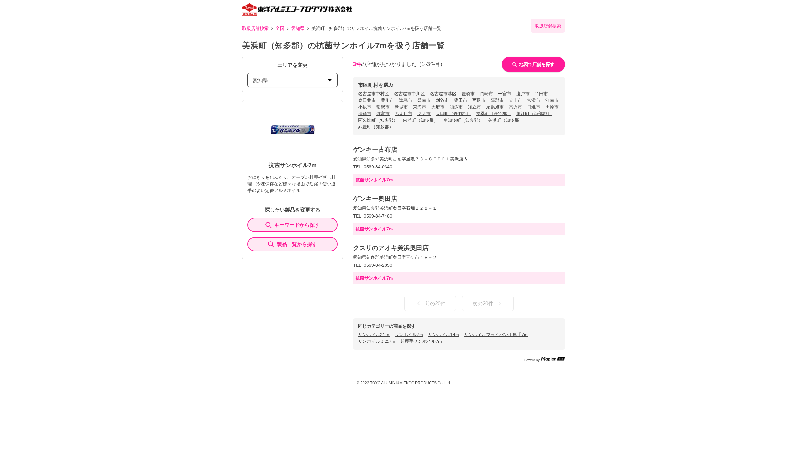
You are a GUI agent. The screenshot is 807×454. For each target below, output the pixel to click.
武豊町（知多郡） (375, 126)
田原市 (552, 106)
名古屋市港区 (443, 93)
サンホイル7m (409, 334)
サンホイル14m (443, 334)
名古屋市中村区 (373, 93)
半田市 (541, 93)
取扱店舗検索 (255, 28)
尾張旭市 (495, 106)
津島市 (405, 100)
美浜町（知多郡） (505, 120)
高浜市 (515, 106)
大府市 (437, 106)
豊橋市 (468, 93)
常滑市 (533, 100)
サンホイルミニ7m (376, 341)
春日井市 (367, 100)
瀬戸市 (523, 93)
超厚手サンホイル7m (421, 341)
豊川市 (387, 100)
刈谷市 (442, 100)
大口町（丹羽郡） (453, 113)
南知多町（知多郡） (463, 120)
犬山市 (515, 100)
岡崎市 (486, 93)
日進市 (533, 106)
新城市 (401, 106)
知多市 (456, 106)
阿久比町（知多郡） (378, 120)
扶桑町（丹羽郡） (493, 113)
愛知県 (298, 28)
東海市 (419, 106)
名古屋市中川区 (409, 93)
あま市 (424, 113)
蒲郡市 (497, 100)
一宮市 (504, 93)
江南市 (552, 100)
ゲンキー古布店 (375, 149)
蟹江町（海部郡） (534, 113)
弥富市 (383, 113)
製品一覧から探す (297, 244)
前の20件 (435, 303)
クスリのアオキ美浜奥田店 (391, 247)
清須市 (364, 113)
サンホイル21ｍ (374, 334)
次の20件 (483, 303)
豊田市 (460, 100)
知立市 (474, 106)
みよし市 (403, 113)
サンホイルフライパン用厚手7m (496, 334)
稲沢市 (383, 106)
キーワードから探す (297, 225)
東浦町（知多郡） (420, 120)
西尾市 (478, 100)
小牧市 (364, 106)
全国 (280, 28)
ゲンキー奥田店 (375, 198)
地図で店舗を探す (536, 64)
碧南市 (424, 100)
